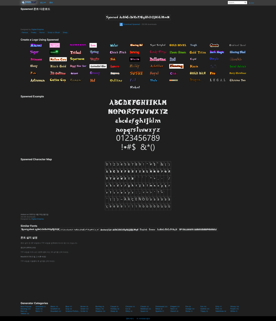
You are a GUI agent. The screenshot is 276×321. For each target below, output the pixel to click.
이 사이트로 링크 (143, 318)
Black (54, 306)
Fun (203, 306)
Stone (189, 311)
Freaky (33, 32)
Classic (144, 306)
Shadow (100, 311)
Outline (204, 309)
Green (85, 309)
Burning (100, 306)
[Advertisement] (10, 39)
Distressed (161, 306)
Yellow (25, 313)
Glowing (26, 309)
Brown (84, 306)
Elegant (175, 306)
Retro (39, 311)
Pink (218, 309)
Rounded (56, 311)
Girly (218, 306)
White (233, 311)
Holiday (115, 309)
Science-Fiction (73, 311)
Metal (158, 309)
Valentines (220, 311)
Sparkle (159, 311)
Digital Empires (37, 29)
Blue (69, 306)
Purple (234, 309)
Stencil (174, 311)
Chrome (130, 306)
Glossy (234, 306)
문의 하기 (130, 318)
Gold (39, 309)
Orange (189, 309)
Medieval (145, 309)
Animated (41, 306)
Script (84, 311)
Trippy (204, 311)
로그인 (251, 3)
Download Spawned (131, 24)
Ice (127, 309)
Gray (69, 309)
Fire (188, 306)
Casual (114, 306)
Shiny (128, 311)
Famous (25, 32)
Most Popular (26, 306)
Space (144, 311)
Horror (42, 32)
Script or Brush (54, 32)
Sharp (65, 32)
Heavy (100, 309)
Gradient (55, 309)
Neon (173, 309)
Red (24, 311)
